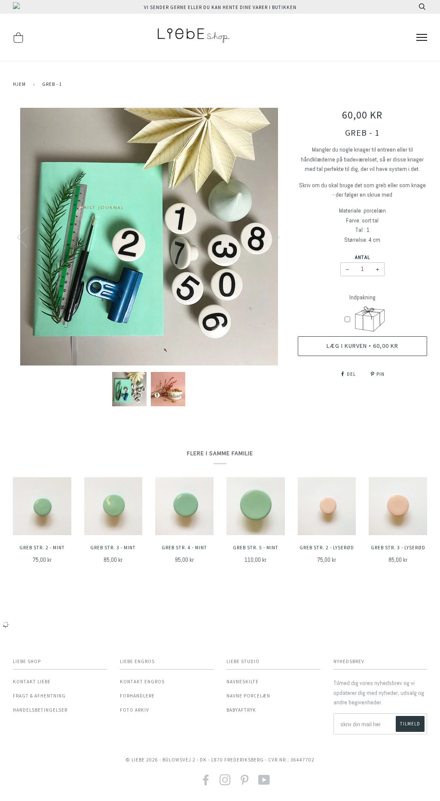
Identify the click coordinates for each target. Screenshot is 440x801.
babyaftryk (241, 710)
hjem (19, 84)
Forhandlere (137, 696)
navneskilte (242, 682)
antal (362, 257)
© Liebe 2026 (141, 760)
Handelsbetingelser (40, 710)
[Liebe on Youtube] (264, 782)
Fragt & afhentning (39, 696)
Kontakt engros (142, 682)
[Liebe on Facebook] (206, 782)
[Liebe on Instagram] (225, 782)
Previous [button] (27, 236)
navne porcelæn (248, 696)
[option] (149, 236)
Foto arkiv (134, 710)
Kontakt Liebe (32, 682)
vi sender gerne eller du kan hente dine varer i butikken (220, 7)
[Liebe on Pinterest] (245, 782)
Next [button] (269, 236)
